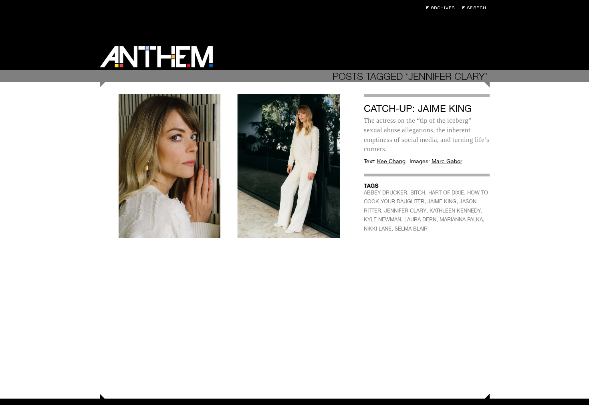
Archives (442, 7)
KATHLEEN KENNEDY (455, 211)
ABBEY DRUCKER (385, 193)
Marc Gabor (447, 161)
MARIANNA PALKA (461, 220)
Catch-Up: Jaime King (418, 108)
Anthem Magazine (156, 56)
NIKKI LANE (377, 229)
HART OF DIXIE (446, 193)
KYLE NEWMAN (382, 220)
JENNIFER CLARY (405, 211)
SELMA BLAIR (411, 229)
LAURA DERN (420, 220)
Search (476, 7)
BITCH (417, 193)
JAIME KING (442, 201)
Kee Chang (391, 161)
